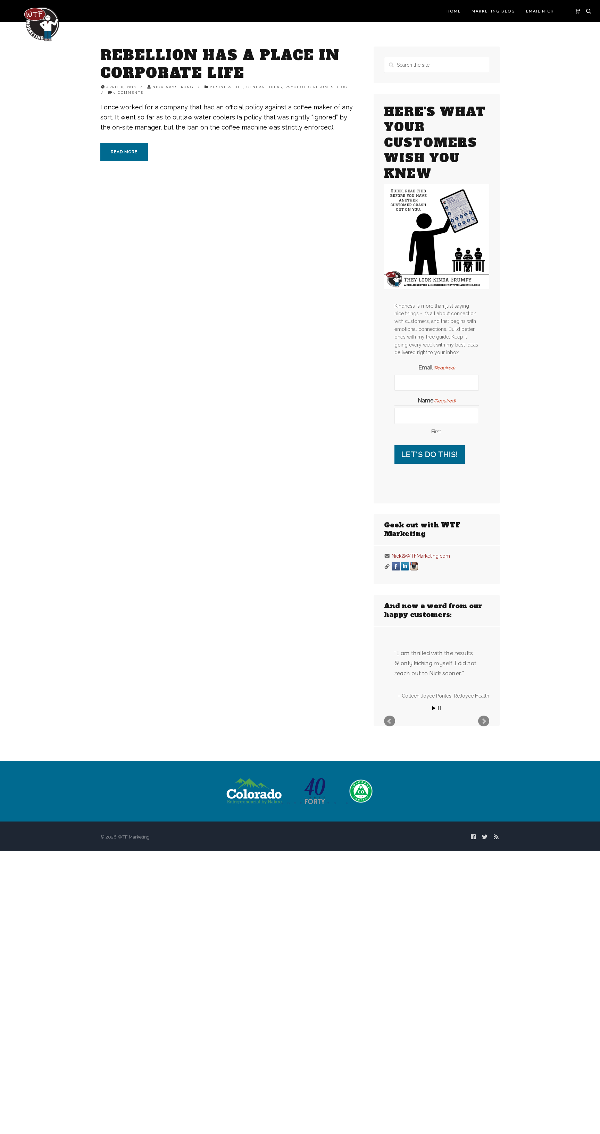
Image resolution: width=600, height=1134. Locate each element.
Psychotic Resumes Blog (316, 87)
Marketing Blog (493, 11)
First (436, 431)
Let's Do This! (429, 454)
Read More (124, 151)
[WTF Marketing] (41, 23)
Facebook (396, 566)
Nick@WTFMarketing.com (421, 556)
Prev (389, 721)
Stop (439, 708)
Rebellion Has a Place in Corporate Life (220, 64)
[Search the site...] (588, 11)
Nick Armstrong (172, 87)
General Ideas (264, 87)
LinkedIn (405, 566)
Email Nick (540, 11)
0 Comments (128, 92)
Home (454, 11)
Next (483, 721)
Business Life (226, 87)
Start (434, 708)
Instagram (414, 566)
